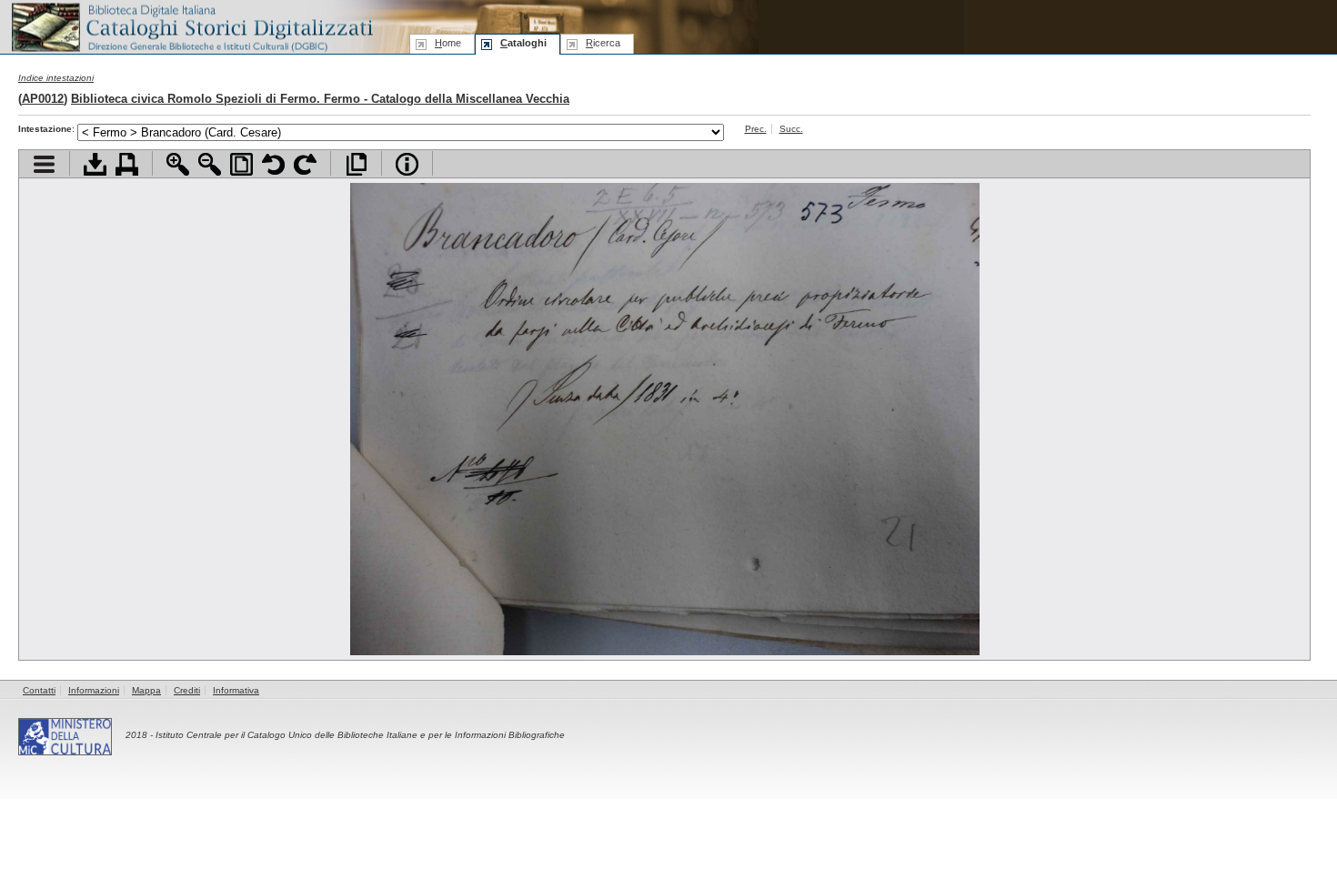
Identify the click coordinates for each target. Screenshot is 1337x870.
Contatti (39, 690)
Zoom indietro (209, 164)
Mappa (146, 690)
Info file (407, 164)
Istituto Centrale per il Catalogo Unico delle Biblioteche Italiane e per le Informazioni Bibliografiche (360, 735)
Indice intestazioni (56, 78)
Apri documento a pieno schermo (356, 164)
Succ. (791, 129)
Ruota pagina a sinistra (273, 164)
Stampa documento (127, 164)
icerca (603, 42)
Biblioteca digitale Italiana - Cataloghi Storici (191, 26)
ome (448, 42)
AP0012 (43, 99)
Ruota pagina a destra (305, 164)
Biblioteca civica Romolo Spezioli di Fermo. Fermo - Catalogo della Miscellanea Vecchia (320, 99)
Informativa (236, 690)
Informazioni (93, 690)
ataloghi (523, 42)
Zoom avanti (177, 164)
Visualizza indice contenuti (44, 164)
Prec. (756, 129)
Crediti (187, 690)
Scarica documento (95, 164)
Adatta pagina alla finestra (241, 164)
